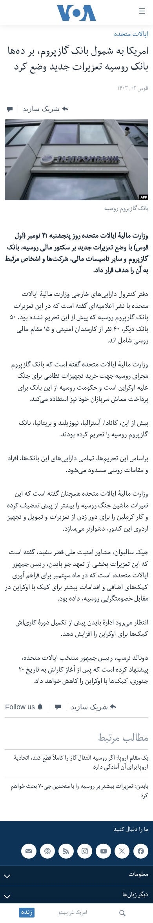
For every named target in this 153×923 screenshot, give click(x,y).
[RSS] (65, 851)
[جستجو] (122, 913)
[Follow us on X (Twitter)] (122, 851)
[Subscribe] (28, 851)
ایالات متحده (131, 35)
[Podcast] (47, 851)
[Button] (45, 109)
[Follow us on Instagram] (84, 851)
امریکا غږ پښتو (72, 913)
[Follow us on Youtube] (103, 851)
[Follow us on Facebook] (140, 851)
